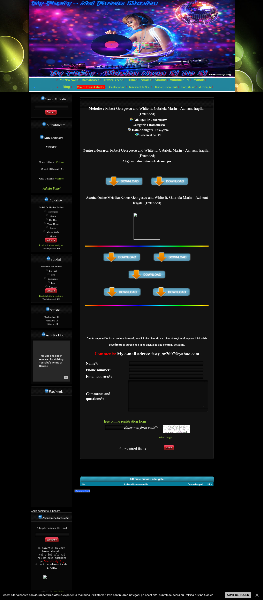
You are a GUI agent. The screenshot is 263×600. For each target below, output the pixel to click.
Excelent (53, 270)
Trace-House (53, 223)
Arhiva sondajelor (55, 245)
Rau (53, 282)
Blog (67, 87)
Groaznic (53, 286)
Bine (53, 274)
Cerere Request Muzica (91, 87)
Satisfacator (53, 278)
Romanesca (53, 211)
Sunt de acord (238, 595)
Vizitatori (59, 178)
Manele (199, 80)
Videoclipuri (179, 80)
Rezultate (43, 245)
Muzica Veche (53, 232)
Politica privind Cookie (199, 595)
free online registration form (125, 421)
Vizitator (60, 162)
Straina (53, 227)
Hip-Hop (53, 219)
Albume (161, 80)
